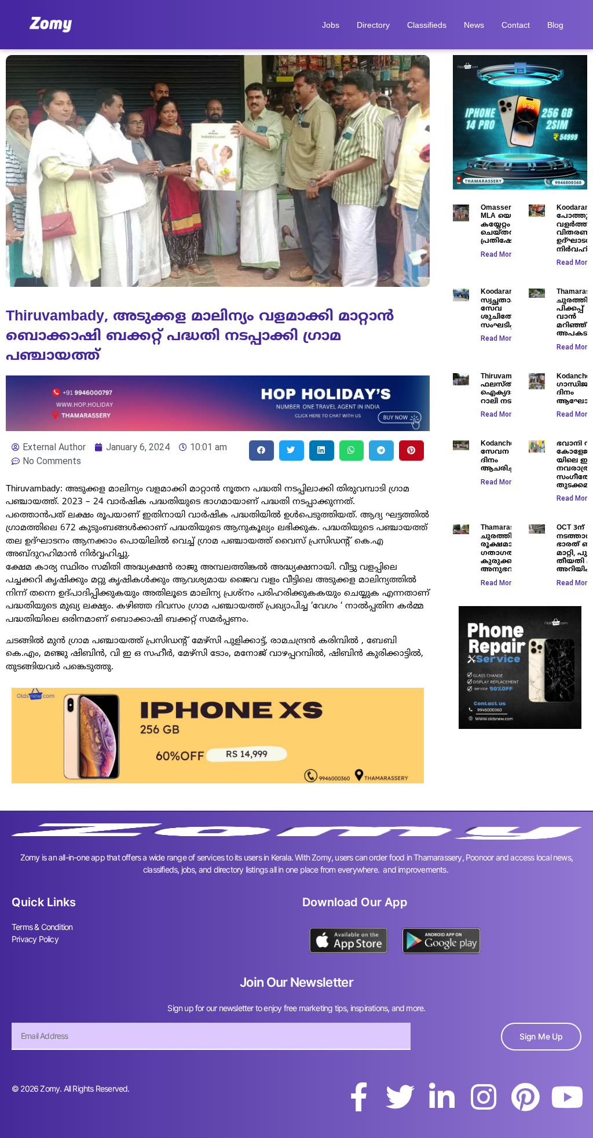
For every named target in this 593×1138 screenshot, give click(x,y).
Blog (555, 25)
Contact (516, 25)
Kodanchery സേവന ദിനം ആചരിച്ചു (501, 456)
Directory (373, 25)
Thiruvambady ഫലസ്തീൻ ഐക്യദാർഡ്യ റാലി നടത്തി (506, 389)
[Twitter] (400, 1096)
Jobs (330, 25)
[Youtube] (566, 1096)
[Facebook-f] (358, 1096)
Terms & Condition (42, 927)
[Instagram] (483, 1096)
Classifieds (426, 25)
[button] (261, 450)
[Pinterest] (525, 1096)
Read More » (501, 254)
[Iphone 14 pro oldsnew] (520, 186)
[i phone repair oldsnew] (520, 725)
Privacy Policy (35, 939)
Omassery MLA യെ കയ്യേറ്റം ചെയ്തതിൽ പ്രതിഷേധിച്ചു (506, 225)
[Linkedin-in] (441, 1096)
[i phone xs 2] (218, 780)
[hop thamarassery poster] (218, 427)
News (474, 25)
